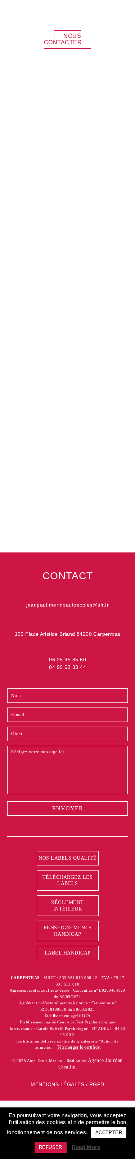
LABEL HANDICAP (68, 953)
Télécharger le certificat (79, 1047)
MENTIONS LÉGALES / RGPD (67, 1084)
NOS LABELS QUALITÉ (67, 858)
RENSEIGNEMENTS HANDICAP (68, 931)
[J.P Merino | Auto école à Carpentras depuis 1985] (52, 14)
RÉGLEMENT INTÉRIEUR (67, 906)
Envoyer (67, 531)
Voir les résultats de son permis (69, 448)
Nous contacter (63, 39)
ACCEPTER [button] (108, 1132)
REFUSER (50, 1147)
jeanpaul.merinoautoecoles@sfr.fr (67, 605)
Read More (86, 1147)
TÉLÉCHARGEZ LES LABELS (67, 880)
